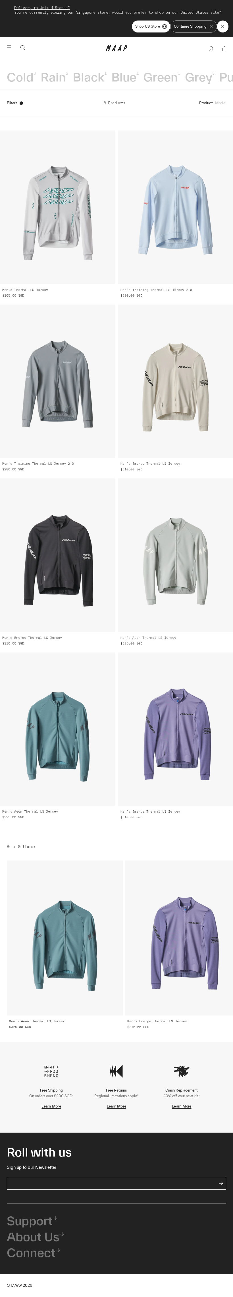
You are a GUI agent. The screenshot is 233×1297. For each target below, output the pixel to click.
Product (206, 103)
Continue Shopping (190, 26)
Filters (12, 103)
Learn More (51, 1106)
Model (220, 103)
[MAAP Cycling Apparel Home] (116, 50)
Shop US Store (147, 26)
